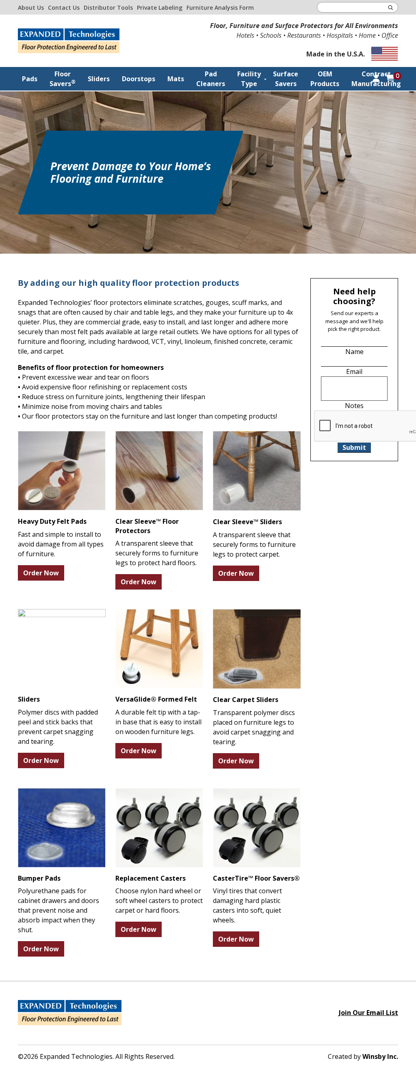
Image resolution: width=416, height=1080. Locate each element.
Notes (354, 405)
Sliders (99, 78)
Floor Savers (63, 78)
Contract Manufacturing (376, 78)
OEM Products (324, 78)
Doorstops (138, 78)
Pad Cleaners (210, 78)
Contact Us (64, 7)
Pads (29, 78)
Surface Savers (285, 78)
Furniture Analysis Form (220, 7)
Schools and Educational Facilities (279, 142)
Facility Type (249, 78)
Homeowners (263, 100)
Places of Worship (270, 113)
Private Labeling (159, 7)
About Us (31, 7)
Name (354, 351)
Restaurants (262, 125)
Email (354, 371)
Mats (175, 78)
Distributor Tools (108, 7)
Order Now (41, 572)
